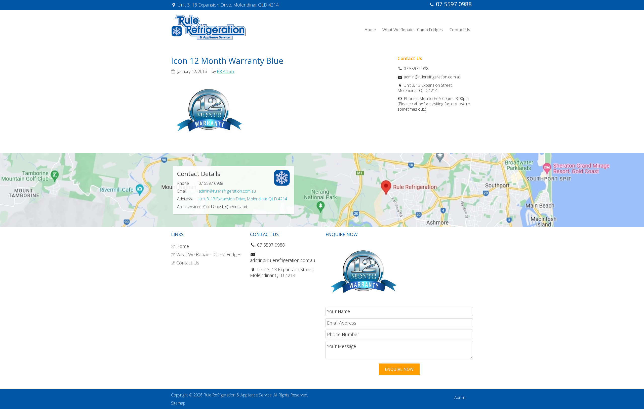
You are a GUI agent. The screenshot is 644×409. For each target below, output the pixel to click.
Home (182, 246)
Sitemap (178, 403)
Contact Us (187, 263)
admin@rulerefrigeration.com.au (227, 191)
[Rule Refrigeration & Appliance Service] (208, 38)
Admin (459, 397)
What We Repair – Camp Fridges (208, 254)
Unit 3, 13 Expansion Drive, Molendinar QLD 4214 (242, 199)
